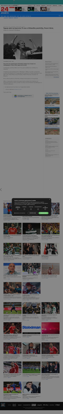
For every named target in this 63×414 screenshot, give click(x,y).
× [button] (49, 199)
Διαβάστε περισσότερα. (31, 204)
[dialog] (31, 207)
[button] (20, 213)
